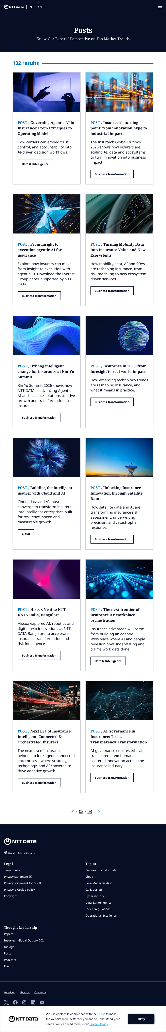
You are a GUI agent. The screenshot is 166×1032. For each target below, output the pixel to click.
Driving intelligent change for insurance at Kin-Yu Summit (46, 371)
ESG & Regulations (98, 909)
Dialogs (9, 947)
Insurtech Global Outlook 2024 (24, 940)
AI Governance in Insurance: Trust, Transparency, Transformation (118, 736)
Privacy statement (16, 876)
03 (89, 811)
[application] (83, 1019)
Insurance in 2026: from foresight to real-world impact (118, 369)
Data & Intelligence (35, 164)
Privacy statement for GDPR (22, 883)
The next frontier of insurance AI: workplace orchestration (114, 615)
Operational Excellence (101, 915)
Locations (9, 992)
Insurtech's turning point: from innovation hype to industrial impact (118, 128)
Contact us (40, 992)
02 (81, 811)
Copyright (10, 896)
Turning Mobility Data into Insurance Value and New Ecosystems (118, 250)
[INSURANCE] (12, 8)
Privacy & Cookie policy (19, 889)
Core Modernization (98, 883)
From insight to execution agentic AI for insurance (40, 250)
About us (25, 992)
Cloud (26, 534)
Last (99, 812)
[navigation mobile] (159, 8)
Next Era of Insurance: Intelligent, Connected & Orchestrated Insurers (45, 736)
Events (8, 966)
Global (21, 853)
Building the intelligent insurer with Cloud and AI (45, 490)
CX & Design (93, 889)
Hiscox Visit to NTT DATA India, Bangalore (42, 612)
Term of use (12, 870)
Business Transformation (112, 174)
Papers (8, 934)
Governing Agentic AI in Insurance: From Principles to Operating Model (46, 128)
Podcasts (10, 960)
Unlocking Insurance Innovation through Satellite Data (116, 493)
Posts (7, 953)
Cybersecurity (94, 896)
